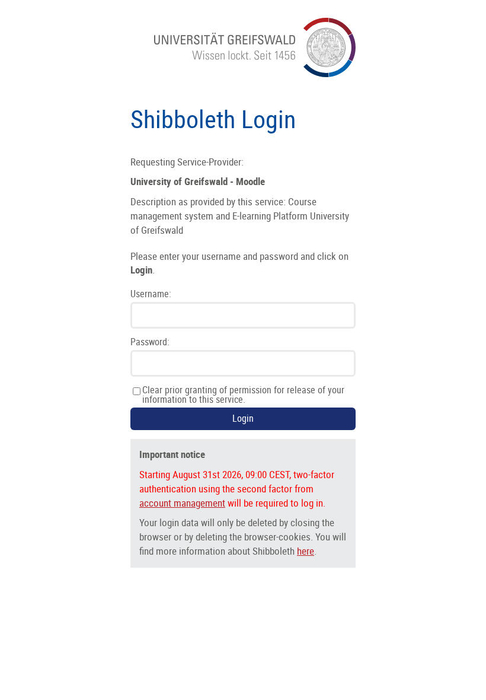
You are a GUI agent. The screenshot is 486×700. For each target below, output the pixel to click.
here (305, 551)
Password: (150, 342)
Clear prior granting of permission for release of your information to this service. (243, 395)
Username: (150, 294)
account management (182, 503)
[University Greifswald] (255, 73)
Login (243, 418)
